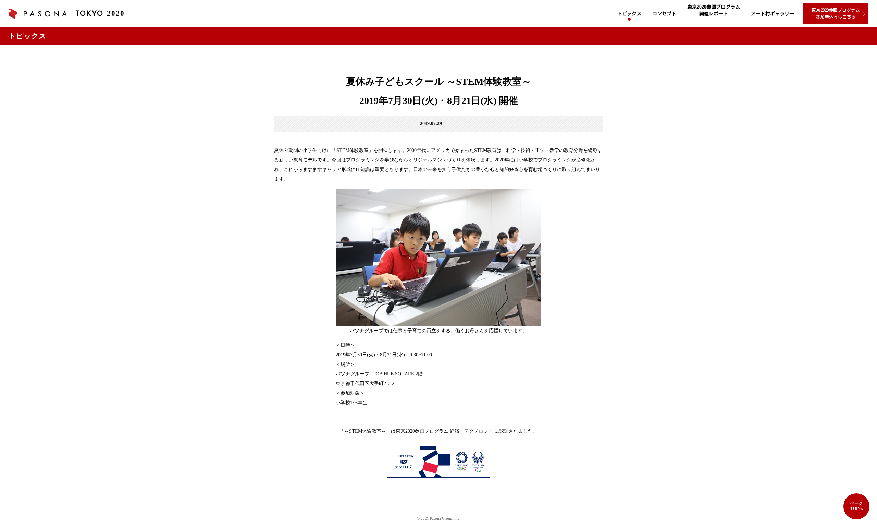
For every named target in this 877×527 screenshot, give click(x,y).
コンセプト (664, 13)
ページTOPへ (856, 506)
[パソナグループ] (38, 13)
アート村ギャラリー (772, 13)
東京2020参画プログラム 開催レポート (713, 10)
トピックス (629, 13)
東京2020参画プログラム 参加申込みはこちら (836, 13)
